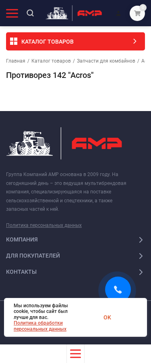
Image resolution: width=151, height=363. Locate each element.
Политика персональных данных (44, 225)
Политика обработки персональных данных (40, 326)
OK (107, 317)
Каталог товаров (51, 61)
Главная (15, 61)
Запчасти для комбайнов (106, 61)
